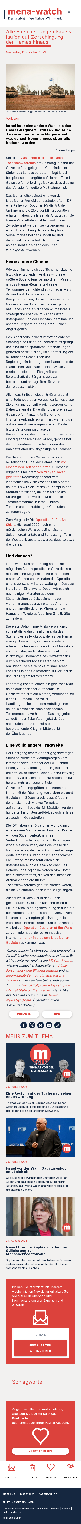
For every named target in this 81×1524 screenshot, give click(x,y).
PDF (57, 1014)
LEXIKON (32, 1477)
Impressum (27, 1494)
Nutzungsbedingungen (18, 1502)
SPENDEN (50, 1477)
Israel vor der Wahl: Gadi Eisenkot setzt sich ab (36, 1170)
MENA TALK (70, 1477)
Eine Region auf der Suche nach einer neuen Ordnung (39, 1095)
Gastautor (13, 52)
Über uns (9, 1494)
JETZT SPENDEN (40, 1451)
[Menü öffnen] (69, 12)
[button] (23, 1025)
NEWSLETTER (11, 1477)
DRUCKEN (24, 1014)
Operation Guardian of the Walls (48, 928)
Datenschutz (47, 1494)
